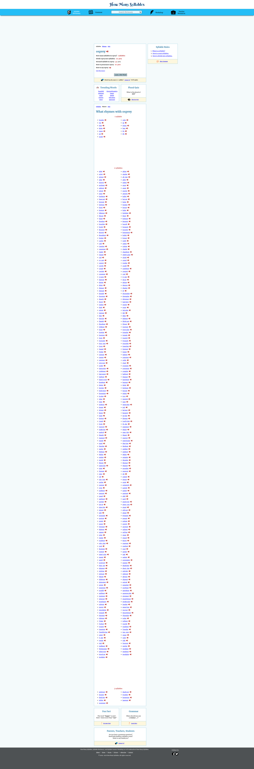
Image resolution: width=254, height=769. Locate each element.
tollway (125, 621)
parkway (102, 491)
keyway (125, 410)
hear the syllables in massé (105, 440)
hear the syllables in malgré (105, 432)
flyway (125, 324)
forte (100, 338)
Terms (109, 752)
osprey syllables (107, 51)
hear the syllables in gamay (105, 357)
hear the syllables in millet (128, 454)
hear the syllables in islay (104, 401)
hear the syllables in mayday (106, 446)
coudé (125, 266)
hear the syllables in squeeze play (133, 593)
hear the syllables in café (103, 243)
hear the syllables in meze (104, 131)
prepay (125, 518)
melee (101, 449)
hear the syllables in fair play (130, 310)
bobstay (125, 219)
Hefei (124, 385)
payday (101, 502)
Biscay (101, 216)
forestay (102, 335)
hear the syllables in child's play (132, 254)
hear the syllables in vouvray (130, 643)
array (124, 185)
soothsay (126, 588)
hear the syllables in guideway (107, 371)
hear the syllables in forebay (106, 332)
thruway (102, 615)
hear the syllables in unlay (104, 635)
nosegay (125, 471)
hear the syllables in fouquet (130, 340)
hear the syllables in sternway (130, 596)
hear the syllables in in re (127, 396)
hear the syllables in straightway (132, 599)
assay (124, 188)
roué (124, 549)
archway (102, 185)
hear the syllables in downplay (131, 296)
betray (125, 207)
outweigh (126, 485)
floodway (102, 324)
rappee (101, 532)
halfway (125, 374)
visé (100, 643)
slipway (125, 579)
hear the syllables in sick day (129, 571)
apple (101, 95)
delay (101, 285)
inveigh (125, 399)
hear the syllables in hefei (128, 385)
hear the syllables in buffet (128, 235)
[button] (140, 12)
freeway (125, 349)
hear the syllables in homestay (131, 697)
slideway (102, 579)
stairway (102, 596)
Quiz (109, 46)
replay (101, 538)
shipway (102, 568)
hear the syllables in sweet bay (131, 607)
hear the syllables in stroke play (132, 601)
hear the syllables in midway (106, 451)
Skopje (101, 577)
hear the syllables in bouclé (129, 224)
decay (125, 280)
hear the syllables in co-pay (105, 260)
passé (101, 496)
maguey (102, 427)
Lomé (101, 421)
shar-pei (102, 565)
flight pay (126, 321)
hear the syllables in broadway (107, 235)
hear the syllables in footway (130, 327)
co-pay (101, 260)
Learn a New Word (120, 75)
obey (100, 474)
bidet (124, 210)
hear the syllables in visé (103, 643)
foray (101, 330)
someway (102, 588)
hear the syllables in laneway (130, 700)
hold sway (102, 391)
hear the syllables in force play (131, 329)
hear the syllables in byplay (105, 238)
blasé (101, 219)
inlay (100, 399)
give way (102, 363)
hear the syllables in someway (107, 587)
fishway (125, 318)
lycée (101, 424)
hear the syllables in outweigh (131, 485)
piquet (101, 510)
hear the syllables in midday (129, 449)
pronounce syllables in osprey (110, 67)
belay (124, 202)
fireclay (101, 318)
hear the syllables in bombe (105, 120)
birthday (125, 213)
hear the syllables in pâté (127, 496)
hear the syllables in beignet (106, 202)
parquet (101, 493)
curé (124, 274)
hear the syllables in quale (104, 136)
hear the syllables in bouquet (130, 227)
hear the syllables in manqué (106, 438)
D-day (125, 277)
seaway (125, 563)
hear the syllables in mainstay (130, 426)
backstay (102, 196)
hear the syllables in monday (130, 460)
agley (101, 174)
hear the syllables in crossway (107, 274)
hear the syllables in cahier (128, 243)
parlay (125, 491)
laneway (125, 700)
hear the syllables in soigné (129, 582)
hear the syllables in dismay (105, 288)
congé (125, 260)
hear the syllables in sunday (129, 604)
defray (125, 282)
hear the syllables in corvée (105, 265)
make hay (102, 429)
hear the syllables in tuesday (130, 629)
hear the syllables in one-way (107, 479)
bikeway (102, 213)
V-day (101, 638)
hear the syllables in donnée (106, 293)
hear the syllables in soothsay (130, 587)
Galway (125, 355)
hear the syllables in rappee (105, 532)
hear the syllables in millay (105, 454)
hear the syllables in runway (106, 551)
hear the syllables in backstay (106, 196)
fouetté (125, 338)
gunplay (125, 371)
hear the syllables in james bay (131, 404)
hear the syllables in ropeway (130, 543)
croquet (125, 271)
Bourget (102, 230)
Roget (125, 541)
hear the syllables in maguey (106, 426)
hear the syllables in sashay (129, 557)
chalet (101, 252)
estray (101, 310)
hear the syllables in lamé (104, 415)
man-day (126, 432)
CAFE (124, 241)
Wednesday (103, 649)
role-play (102, 543)
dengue (125, 285)
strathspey (102, 602)
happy (112, 93)
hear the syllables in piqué (128, 507)
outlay (101, 482)
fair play (125, 310)
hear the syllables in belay (128, 202)
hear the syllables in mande (105, 435)
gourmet (126, 366)
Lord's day (126, 421)
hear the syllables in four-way (107, 343)
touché (125, 624)
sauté (101, 560)
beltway (102, 205)
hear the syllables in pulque (129, 521)
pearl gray (126, 502)
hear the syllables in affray (128, 171)
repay (124, 535)
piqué (125, 507)
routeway (102, 703)
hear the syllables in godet (104, 365)
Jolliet (101, 700)
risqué (125, 538)
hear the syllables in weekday (130, 648)
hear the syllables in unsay (128, 635)
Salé (124, 554)
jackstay (102, 405)
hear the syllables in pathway (106, 499)
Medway (125, 446)
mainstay (126, 427)
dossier (101, 695)
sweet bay (126, 607)
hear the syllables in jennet (105, 407)
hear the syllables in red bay (129, 532)
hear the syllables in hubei (128, 393)
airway (101, 177)
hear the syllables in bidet (128, 210)
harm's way (103, 380)
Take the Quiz (135, 99)
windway (126, 652)
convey (101, 263)
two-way (126, 632)
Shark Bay (126, 565)
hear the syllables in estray (105, 310)
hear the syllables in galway (129, 354)
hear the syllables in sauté (104, 560)
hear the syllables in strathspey (108, 601)
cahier (125, 244)
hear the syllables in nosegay (130, 471)
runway (101, 552)
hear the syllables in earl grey (130, 302)
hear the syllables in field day (106, 697)
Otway (125, 479)
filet (100, 316)
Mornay (125, 463)
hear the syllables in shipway (106, 568)
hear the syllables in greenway (131, 368)
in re (124, 396)
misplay (125, 457)
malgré (101, 432)
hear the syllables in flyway (128, 324)
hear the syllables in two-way (130, 632)
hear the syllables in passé (104, 496)
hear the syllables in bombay (106, 221)
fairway (101, 313)
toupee (101, 627)
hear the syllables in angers (105, 182)
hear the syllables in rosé (103, 546)
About (98, 752)
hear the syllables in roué (127, 549)
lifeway (125, 418)
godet (101, 366)
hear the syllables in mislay (105, 457)
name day (102, 466)
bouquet (125, 227)
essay (124, 307)
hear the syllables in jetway (105, 410)
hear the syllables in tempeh (106, 612)
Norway (101, 471)
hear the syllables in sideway (130, 574)
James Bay (126, 405)
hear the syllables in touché (129, 623)
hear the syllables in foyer (104, 346)
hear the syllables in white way (107, 651)
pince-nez (126, 504)
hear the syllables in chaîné (128, 249)
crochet (101, 271)
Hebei (101, 385)
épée (100, 307)
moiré (101, 460)
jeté (124, 407)
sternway (126, 596)
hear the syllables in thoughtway (132, 612)
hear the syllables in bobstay (129, 218)
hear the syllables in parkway (106, 490)
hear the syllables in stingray (106, 599)
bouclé (125, 224)
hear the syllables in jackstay (106, 404)
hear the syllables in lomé (104, 421)
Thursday (126, 615)
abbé (100, 171)
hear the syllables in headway (107, 382)
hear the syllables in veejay (105, 640)
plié (100, 513)
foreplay (125, 332)
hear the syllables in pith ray (129, 510)
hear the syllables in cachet (105, 240)
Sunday (125, 604)
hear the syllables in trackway (130, 626)
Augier (125, 191)
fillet (124, 316)
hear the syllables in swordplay (108, 610)
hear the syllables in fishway (129, 318)
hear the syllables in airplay (129, 174)
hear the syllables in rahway (106, 529)
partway (125, 493)
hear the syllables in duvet (104, 302)
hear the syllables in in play (105, 396)
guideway (102, 371)
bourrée (125, 230)
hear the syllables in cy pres (105, 277)
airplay (125, 174)
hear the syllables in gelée (128, 360)
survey (101, 607)
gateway (102, 360)
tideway (102, 618)
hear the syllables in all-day (129, 177)
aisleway (102, 692)
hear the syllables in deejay (105, 282)
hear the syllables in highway (130, 388)
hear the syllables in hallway (106, 376)
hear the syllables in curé (127, 274)
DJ (123, 291)
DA (100, 123)
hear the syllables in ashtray (106, 188)
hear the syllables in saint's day (108, 554)
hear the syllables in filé (126, 313)
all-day (125, 177)
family (112, 95)
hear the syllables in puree (104, 524)
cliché (125, 257)
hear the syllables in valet (127, 637)
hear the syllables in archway (106, 185)
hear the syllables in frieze (128, 125)
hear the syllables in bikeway (106, 213)
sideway (125, 574)
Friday (101, 352)
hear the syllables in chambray (131, 252)
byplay (101, 238)
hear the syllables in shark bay (131, 565)
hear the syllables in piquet (105, 510)
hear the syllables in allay (104, 179)
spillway (102, 593)
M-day (125, 424)
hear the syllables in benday (129, 204)
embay (101, 305)
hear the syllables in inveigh (129, 399)
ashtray (101, 188)
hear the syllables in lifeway (129, 418)
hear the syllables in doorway (106, 296)
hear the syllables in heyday (105, 388)
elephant (101, 93)
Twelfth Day (103, 632)
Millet (125, 454)
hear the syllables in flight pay (131, 321)
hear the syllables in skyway (129, 576)
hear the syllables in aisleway (106, 692)
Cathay (125, 246)
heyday (101, 388)
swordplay (102, 610)
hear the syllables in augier (129, 191)
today (125, 618)
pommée (102, 516)
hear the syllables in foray (104, 329)
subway (101, 604)
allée (124, 180)
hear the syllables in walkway (106, 646)
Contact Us (127, 80)
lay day (125, 416)
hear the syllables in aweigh (129, 193)
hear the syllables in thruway (106, 615)
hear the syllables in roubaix (106, 549)
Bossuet (125, 221)
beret (101, 207)
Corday (125, 263)
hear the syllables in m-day (129, 424)
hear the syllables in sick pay (106, 574)
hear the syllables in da (102, 122)
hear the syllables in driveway (130, 299)
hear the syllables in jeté (126, 407)
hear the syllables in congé (128, 260)
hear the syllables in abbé (104, 171)
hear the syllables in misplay (129, 457)
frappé (101, 349)
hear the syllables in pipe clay (107, 507)
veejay (101, 640)
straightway (127, 599)
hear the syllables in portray (106, 518)
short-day (126, 568)
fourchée (126, 343)
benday (125, 205)
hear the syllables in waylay (129, 646)
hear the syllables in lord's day (131, 421)
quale (101, 137)
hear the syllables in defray (128, 282)
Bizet (124, 216)
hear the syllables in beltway (106, 204)
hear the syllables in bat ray (129, 199)
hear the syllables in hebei (105, 385)
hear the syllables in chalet (105, 252)
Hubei (125, 393)
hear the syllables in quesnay (106, 526)
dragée (101, 299)
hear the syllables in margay (129, 438)
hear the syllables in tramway (107, 629)
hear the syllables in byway (128, 238)
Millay (101, 454)
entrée (125, 305)
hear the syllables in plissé (128, 512)
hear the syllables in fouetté (129, 338)
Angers (101, 182)
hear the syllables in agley (104, 174)
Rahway (101, 529)
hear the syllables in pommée (107, 515)
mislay (101, 457)
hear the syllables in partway (130, 493)
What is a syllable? (158, 51)
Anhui (125, 182)
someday (126, 585)
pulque (125, 521)
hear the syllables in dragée (105, 299)
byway (125, 238)
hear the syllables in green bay (107, 368)
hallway (101, 377)
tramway (102, 629)
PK (123, 134)
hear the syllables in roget (128, 540)
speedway (126, 590)
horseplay (102, 393)
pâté (124, 496)
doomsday (126, 293)
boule (101, 227)
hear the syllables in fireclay (106, 318)
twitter (176, 753)
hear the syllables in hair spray (107, 374)
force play (126, 330)
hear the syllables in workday (106, 657)
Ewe (100, 125)
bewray (101, 210)
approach (112, 100)
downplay (126, 296)
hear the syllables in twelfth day (109, 632)
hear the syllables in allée (127, 179)
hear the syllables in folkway (106, 327)
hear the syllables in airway (105, 177)
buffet (125, 235)
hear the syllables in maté (104, 443)
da (123, 123)
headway (102, 382)
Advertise (123, 752)
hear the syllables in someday (130, 585)
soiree (101, 585)
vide (124, 640)
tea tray (125, 610)
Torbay (101, 624)
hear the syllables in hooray (129, 390)
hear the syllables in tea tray (129, 610)
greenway (126, 368)
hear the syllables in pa (126, 131)
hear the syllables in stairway (106, 596)
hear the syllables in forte (104, 338)
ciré (100, 257)
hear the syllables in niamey (129, 465)
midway (125, 452)
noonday (126, 468)
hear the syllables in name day (107, 465)
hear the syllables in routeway (107, 703)
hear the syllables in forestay (106, 335)
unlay (101, 635)
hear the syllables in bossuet (129, 221)
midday (125, 449)
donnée (101, 293)
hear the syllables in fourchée (130, 343)
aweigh (125, 194)
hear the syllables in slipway (129, 579)
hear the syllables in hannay (129, 376)
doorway (102, 296)
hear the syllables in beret (104, 207)
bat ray (125, 199)
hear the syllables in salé (127, 554)
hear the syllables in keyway (129, 410)
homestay (126, 697)
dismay (101, 288)
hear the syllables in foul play (107, 340)
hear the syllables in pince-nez (131, 504)
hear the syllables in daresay (106, 279)
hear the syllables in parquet (106, 493)
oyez (100, 488)
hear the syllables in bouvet (105, 232)
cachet (101, 241)
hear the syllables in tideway (106, 618)
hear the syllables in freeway (129, 349)
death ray (126, 692)
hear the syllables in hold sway (107, 390)
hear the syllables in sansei (105, 557)
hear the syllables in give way (106, 363)
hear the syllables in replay (105, 537)
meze (101, 131)
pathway (102, 499)
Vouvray (125, 643)
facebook (173, 753)
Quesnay (102, 527)
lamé (100, 416)
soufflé (101, 590)
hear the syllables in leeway (105, 418)
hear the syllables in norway (106, 471)
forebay (101, 332)
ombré (125, 477)
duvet (101, 302)
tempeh (101, 613)
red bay (125, 532)
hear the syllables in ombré (128, 476)
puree (101, 524)
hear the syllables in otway (128, 479)
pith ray (125, 510)
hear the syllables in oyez (104, 487)
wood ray (102, 654)
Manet (125, 435)
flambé (101, 321)
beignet (101, 202)
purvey (125, 524)
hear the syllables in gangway (130, 357)
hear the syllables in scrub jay (106, 562)
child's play (126, 255)
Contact (130, 752)
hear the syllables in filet (103, 315)
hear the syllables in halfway (129, 374)
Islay (100, 402)
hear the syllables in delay (104, 285)
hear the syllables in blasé (104, 218)
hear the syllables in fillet (127, 315)
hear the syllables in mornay (129, 463)
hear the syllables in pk (102, 134)
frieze (125, 125)
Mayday (101, 446)
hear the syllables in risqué (128, 537)
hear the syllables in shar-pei (106, 565)
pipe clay (102, 507)
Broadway (102, 235)
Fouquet (125, 341)
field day (102, 697)
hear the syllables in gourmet (130, 365)
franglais (126, 346)
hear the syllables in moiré (105, 460)
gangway (126, 357)
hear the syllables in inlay (104, 399)
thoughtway (127, 613)
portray (101, 518)
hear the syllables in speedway (131, 590)
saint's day (102, 554)
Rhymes (104, 46)
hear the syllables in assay (128, 188)
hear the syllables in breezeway (131, 232)
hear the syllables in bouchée (106, 224)
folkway (102, 327)
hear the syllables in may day (130, 443)
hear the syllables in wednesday (108, 648)
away (101, 194)
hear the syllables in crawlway (130, 268)
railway (125, 529)
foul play (102, 341)
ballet (125, 196)
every (101, 100)
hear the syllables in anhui (128, 182)
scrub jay (102, 563)
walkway (102, 646)
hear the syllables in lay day (129, 415)
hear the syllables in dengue (129, 285)
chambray (126, 252)
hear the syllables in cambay (106, 246)
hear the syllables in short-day (131, 568)
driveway (126, 299)
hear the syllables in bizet (128, 216)
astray (101, 191)
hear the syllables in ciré (103, 257)
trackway (126, 627)
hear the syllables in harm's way (108, 379)
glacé (124, 363)
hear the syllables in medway (130, 446)
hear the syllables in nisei (104, 468)
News (103, 752)
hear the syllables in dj (126, 290)
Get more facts (106, 723)
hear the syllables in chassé (105, 254)
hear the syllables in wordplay (130, 654)
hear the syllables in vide (127, 640)
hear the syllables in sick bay (106, 571)
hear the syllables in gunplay (130, 371)
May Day (125, 443)
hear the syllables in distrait (106, 290)
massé (101, 441)
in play (101, 396)
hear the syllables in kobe (104, 128)
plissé (125, 513)
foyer (101, 346)
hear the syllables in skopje (105, 576)
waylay (125, 646)
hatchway (126, 380)
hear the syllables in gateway (106, 360)
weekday (126, 649)
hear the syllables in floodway (107, 324)
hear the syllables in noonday (130, 468)
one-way (102, 479)
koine (101, 413)
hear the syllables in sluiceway (107, 582)
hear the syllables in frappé (105, 349)
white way (102, 652)
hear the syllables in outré (128, 482)
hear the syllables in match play (132, 440)
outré (124, 482)
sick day (125, 571)
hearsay (125, 382)
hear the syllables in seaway (129, 562)
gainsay (101, 355)
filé (124, 313)
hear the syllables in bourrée (129, 229)
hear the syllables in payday (105, 501)
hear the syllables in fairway (106, 313)
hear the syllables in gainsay (106, 354)
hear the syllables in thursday (130, 615)
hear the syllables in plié (103, 512)
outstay (101, 485)
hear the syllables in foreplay (130, 332)
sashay (125, 557)
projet (101, 521)
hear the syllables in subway (106, 604)
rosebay (125, 546)
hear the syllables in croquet (129, 271)
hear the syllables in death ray (130, 692)
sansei (101, 557)
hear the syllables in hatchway (131, 379)
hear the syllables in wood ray (107, 654)
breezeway (126, 232)
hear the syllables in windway (130, 651)
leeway (101, 418)
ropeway (125, 543)
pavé (124, 499)
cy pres (101, 277)
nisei (100, 468)
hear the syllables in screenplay (131, 560)
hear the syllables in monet (105, 463)
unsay (125, 635)
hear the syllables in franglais (130, 346)
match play (126, 441)
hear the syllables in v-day (105, 637)
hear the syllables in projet (105, 521)
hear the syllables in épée (104, 307)
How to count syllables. (161, 53)
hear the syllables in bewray (105, 210)
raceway (125, 527)
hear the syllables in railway (129, 529)
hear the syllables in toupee (105, 626)
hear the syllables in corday (129, 263)
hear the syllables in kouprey (130, 413)
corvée (101, 266)
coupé (101, 269)
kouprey (125, 413)
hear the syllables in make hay (107, 429)
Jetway (101, 410)
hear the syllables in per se (104, 504)
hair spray (102, 374)
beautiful (101, 91)
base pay (102, 199)
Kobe (101, 128)
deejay (101, 282)
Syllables (98, 106)
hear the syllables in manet (128, 435)
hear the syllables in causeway (107, 249)
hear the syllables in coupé (105, 268)
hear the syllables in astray (105, 191)
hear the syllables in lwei (127, 128)
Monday (125, 460)
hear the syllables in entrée (128, 304)
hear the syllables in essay (128, 307)
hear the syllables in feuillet (129, 694)
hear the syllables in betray (128, 207)
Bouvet (101, 232)
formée (125, 335)
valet (124, 638)
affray (125, 171)
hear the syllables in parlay (128, 490)
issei (124, 402)
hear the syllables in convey (105, 263)
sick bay (101, 571)
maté (101, 443)
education (112, 97)
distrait (101, 291)
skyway (125, 577)
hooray (125, 391)
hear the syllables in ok (126, 474)
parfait (125, 488)
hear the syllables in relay (104, 535)
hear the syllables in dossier (105, 694)
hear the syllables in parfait (129, 487)
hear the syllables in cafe (128, 240)
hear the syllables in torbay (105, 623)
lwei (124, 128)
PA (123, 131)
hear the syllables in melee (105, 449)
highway (125, 388)
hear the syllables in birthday (130, 213)
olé (100, 477)
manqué (102, 438)
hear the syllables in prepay (129, 518)
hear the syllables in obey (104, 474)
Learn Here (133, 723)
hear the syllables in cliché (128, 257)
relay (100, 535)
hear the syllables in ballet (128, 196)
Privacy (116, 752)
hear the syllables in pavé (127, 499)
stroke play (126, 602)
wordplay (126, 654)
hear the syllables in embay (105, 304)
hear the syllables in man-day (130, 432)
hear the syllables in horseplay (107, 393)
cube (124, 120)
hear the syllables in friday (105, 352)
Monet (101, 463)
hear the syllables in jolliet (105, 700)
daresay (101, 280)
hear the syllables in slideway (107, 579)
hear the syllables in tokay (105, 621)
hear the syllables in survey (105, 607)
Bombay (102, 221)
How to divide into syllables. (162, 56)
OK (124, 474)
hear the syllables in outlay (105, 482)
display (125, 288)
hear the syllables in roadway (106, 540)
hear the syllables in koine (104, 413)
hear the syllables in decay (128, 279)
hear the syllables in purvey (129, 524)
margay (125, 438)
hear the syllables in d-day (128, 277)
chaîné (125, 249)
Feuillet (125, 695)
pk (100, 134)
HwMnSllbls (127, 4)
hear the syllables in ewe (103, 125)
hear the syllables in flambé (105, 321)
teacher (101, 97)
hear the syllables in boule (104, 227)
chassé (101, 255)
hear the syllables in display (129, 288)
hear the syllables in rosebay (129, 546)
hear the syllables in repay (128, 535)
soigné (125, 582)
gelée (124, 360)
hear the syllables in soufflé (105, 590)
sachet (125, 552)
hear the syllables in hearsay (129, 382)
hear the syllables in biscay (105, 216)
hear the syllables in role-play (107, 543)
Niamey (125, 466)
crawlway (126, 269)
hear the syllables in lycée (104, 424)
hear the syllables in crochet (106, 271)
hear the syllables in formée (129, 335)
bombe (101, 120)
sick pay (101, 574)
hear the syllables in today (128, 618)
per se (101, 504)
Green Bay (102, 368)
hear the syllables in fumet (128, 352)
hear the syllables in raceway (130, 526)
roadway (102, 541)
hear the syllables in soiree (105, 585)
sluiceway (102, 582)
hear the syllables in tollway (129, 621)
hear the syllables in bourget (106, 229)
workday (102, 657)
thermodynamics (112, 91)
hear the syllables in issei (127, 401)
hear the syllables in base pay (106, 199)
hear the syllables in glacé (128, 363)
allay (100, 180)
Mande (101, 435)
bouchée (102, 224)
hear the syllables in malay (128, 429)
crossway (102, 274)
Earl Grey (126, 302)
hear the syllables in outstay (106, 485)
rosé (100, 546)
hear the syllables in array (127, 185)
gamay (101, 357)
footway (125, 327)
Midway (102, 452)
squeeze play (127, 593)
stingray (102, 599)
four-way (102, 343)
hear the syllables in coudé (128, 265)
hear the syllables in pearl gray (131, 501)
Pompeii (125, 516)
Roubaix (102, 549)
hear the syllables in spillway (106, 593)
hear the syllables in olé (103, 476)
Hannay (125, 377)
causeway (102, 249)
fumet (125, 352)
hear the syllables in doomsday (131, 293)
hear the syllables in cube (127, 120)
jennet (101, 407)
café (100, 244)
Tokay (101, 621)
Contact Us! (121, 743)
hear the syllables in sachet (128, 551)
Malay (125, 429)
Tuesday (125, 629)
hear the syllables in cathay (129, 246)
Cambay (102, 246)
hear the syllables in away (104, 193)
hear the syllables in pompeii (130, 515)
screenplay (126, 560)
